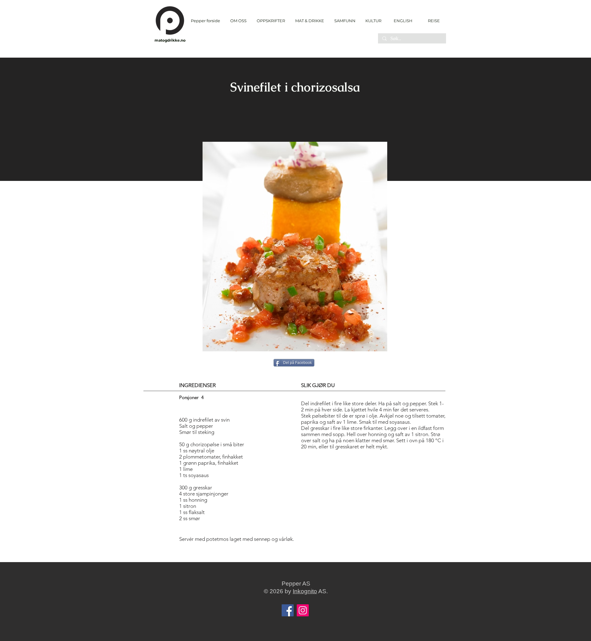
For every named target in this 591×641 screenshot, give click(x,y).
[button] (270, 21)
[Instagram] (303, 610)
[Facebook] (288, 610)
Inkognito (305, 591)
